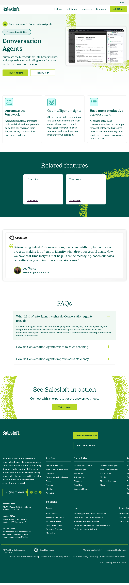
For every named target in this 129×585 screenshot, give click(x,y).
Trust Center (105, 562)
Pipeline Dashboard (108, 481)
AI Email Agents (80, 469)
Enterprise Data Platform (57, 469)
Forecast (49, 485)
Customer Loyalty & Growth (86, 529)
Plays (102, 485)
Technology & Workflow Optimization (90, 513)
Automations (79, 477)
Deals (48, 481)
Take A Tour (43, 72)
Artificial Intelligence (83, 465)
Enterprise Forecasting (110, 469)
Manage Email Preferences (115, 550)
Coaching (78, 485)
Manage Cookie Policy (92, 550)
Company (101, 8)
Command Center (81, 489)
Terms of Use (68, 556)
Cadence (50, 473)
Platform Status (119, 562)
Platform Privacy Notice (27, 556)
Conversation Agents (109, 465)
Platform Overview (54, 465)
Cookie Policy (82, 556)
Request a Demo (15, 72)
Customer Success (54, 529)
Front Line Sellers (53, 521)
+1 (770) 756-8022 (15, 492)
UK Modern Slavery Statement (112, 556)
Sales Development (54, 525)
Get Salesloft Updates (86, 435)
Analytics (50, 493)
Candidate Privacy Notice (51, 556)
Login (122, 2)
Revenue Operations (55, 517)
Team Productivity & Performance (88, 517)
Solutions (72, 8)
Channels (78, 481)
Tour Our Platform (86, 445)
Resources (86, 8)
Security (93, 556)
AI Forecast (79, 473)
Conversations (17, 24)
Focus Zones (105, 473)
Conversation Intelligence (57, 477)
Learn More (32, 200)
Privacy (12, 556)
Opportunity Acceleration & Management (92, 525)
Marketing (50, 533)
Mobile (103, 477)
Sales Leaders (52, 513)
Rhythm (49, 489)
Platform (57, 8)
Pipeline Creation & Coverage (86, 521)
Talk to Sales (118, 8)
